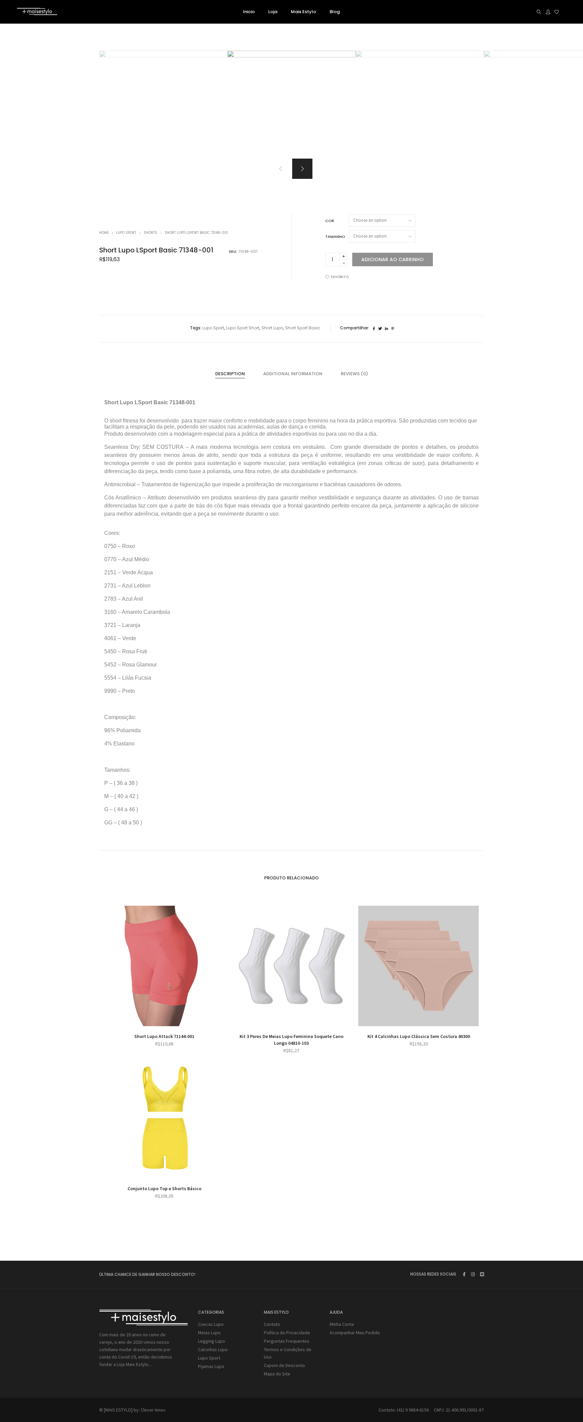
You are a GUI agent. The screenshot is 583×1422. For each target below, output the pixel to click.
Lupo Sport (126, 232)
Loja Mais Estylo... (134, 1364)
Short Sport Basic (303, 328)
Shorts (150, 232)
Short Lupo (272, 328)
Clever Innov (153, 1410)
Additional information (293, 374)
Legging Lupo (211, 1341)
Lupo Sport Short (242, 328)
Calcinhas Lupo (213, 1349)
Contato (272, 1324)
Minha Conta (342, 1324)
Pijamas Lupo (211, 1366)
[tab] (230, 374)
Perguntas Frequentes (286, 1341)
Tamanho (335, 236)
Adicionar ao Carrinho (392, 259)
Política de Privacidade (287, 1333)
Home (104, 232)
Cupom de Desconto (284, 1365)
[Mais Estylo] (37, 12)
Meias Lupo (209, 1333)
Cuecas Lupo (211, 1324)
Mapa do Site (277, 1374)
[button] (302, 169)
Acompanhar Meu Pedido (355, 1333)
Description (230, 374)
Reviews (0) (354, 374)
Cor (329, 220)
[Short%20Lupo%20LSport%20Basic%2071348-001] (374, 328)
